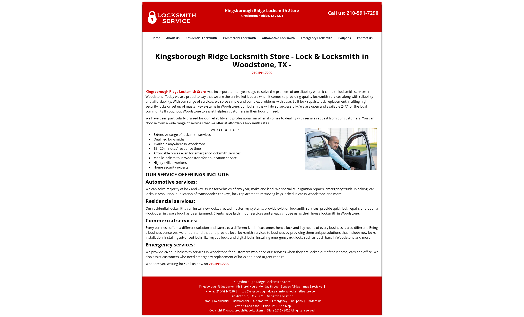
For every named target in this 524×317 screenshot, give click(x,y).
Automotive (260, 301)
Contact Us (365, 38)
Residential (221, 301)
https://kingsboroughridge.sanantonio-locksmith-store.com (278, 291)
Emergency (279, 301)
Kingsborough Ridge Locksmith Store (176, 91)
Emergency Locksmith (316, 38)
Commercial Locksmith (239, 38)
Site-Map (285, 306)
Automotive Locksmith (278, 38)
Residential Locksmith (201, 38)
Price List (269, 306)
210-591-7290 (362, 12)
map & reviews (313, 286)
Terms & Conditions (246, 306)
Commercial (241, 301)
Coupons (344, 38)
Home (155, 38)
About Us (173, 38)
